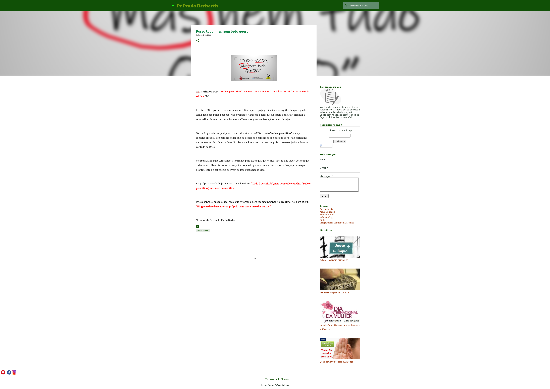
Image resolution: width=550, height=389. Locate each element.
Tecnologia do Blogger (277, 379)
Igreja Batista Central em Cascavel (337, 222)
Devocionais (203, 231)
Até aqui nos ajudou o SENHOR (334, 293)
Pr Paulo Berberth (197, 5)
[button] (197, 41)
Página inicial (326, 209)
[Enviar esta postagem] (197, 227)
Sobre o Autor (327, 214)
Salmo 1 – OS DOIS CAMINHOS (334, 260)
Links (322, 220)
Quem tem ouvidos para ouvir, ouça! (336, 362)
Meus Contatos (327, 212)
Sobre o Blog (326, 217)
